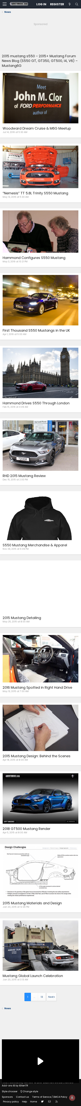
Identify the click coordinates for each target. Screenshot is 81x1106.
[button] (4, 4)
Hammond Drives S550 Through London (36, 403)
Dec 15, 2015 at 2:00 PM (15, 479)
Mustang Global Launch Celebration (33, 975)
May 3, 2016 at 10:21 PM (15, 261)
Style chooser (9, 1091)
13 (42, 997)
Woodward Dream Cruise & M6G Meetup (37, 128)
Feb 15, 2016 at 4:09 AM (15, 406)
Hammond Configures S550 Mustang (34, 257)
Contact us (22, 1096)
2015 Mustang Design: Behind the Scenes (36, 756)
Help (24, 1101)
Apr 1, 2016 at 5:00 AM (14, 334)
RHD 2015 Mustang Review (24, 475)
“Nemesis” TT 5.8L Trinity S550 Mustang (35, 193)
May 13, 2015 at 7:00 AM (16, 691)
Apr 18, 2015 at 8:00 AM (15, 759)
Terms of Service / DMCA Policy (49, 1096)
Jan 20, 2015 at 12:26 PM (16, 906)
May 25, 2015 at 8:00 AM (16, 621)
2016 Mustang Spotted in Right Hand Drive (37, 687)
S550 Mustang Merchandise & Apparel (35, 545)
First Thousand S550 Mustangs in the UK (36, 330)
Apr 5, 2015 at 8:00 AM (15, 832)
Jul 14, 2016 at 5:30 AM (15, 132)
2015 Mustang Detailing (22, 617)
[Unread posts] (69, 4)
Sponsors (7, 1096)
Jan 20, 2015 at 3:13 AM (15, 979)
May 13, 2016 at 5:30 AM (16, 196)
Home (33, 1101)
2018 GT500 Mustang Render (26, 828)
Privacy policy (11, 1101)
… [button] (34, 997)
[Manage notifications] (72, 1098)
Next (50, 997)
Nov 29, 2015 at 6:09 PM (16, 548)
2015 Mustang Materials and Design (32, 903)
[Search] (76, 4)
